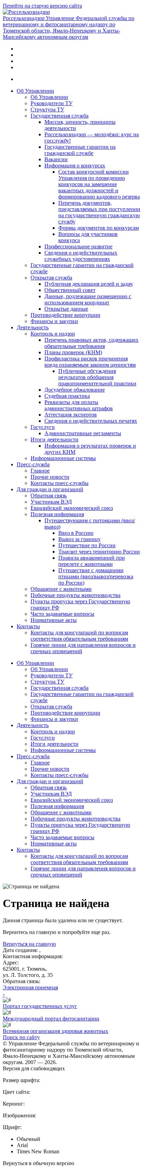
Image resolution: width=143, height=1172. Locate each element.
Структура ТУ (47, 109)
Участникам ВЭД (51, 502)
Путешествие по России (87, 545)
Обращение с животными (61, 589)
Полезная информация (57, 514)
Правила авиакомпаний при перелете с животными (91, 561)
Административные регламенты (82, 433)
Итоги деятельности (54, 439)
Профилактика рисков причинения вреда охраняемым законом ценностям (90, 362)
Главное (40, 471)
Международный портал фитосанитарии (51, 1019)
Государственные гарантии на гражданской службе (80, 150)
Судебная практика (67, 396)
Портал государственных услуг (40, 1006)
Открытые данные (66, 309)
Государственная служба (60, 116)
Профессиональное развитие (78, 246)
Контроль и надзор (53, 334)
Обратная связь (49, 495)
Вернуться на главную (29, 944)
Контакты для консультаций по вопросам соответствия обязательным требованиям (79, 636)
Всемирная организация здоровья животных (55, 1031)
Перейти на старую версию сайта (42, 6)
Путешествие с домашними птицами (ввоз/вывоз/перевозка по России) (95, 576)
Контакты (28, 626)
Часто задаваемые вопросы (62, 614)
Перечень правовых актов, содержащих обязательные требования (91, 343)
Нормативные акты (54, 620)
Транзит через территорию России (99, 552)
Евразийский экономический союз (72, 508)
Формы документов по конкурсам (98, 228)
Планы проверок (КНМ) (73, 352)
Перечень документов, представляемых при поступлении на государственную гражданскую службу (99, 212)
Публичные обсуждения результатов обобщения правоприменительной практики (97, 377)
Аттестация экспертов (70, 415)
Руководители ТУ (52, 103)
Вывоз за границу (79, 539)
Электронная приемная (30, 987)
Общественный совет (69, 290)
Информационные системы (63, 458)
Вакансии (56, 159)
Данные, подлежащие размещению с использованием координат (87, 299)
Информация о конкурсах (74, 165)
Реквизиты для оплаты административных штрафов (78, 405)
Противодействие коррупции (65, 315)
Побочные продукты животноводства (75, 595)
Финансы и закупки (54, 321)
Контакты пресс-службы (60, 483)
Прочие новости (50, 477)
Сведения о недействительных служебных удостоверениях (80, 256)
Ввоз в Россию (75, 533)
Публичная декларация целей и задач (88, 284)
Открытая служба (51, 278)
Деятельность (33, 327)
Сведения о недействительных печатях (90, 421)
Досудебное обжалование (74, 390)
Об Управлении (35, 91)
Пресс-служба (33, 464)
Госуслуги (43, 427)
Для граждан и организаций (50, 489)
